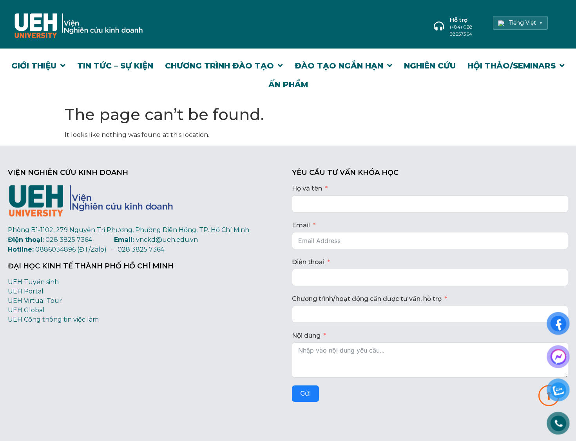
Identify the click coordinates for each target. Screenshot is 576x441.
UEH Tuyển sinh (33, 282)
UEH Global (26, 310)
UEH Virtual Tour (35, 300)
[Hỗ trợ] (439, 26)
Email (301, 225)
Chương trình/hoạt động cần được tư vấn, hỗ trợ (367, 298)
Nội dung (306, 335)
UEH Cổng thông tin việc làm (53, 319)
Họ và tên (307, 188)
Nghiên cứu (430, 65)
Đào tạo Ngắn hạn (339, 65)
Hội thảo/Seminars (511, 65)
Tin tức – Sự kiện (115, 65)
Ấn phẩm (288, 84)
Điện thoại (308, 262)
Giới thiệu (33, 65)
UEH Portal (25, 291)
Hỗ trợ (458, 19)
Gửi (305, 393)
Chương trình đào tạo (219, 65)
